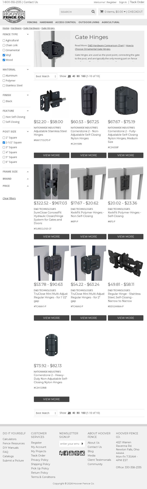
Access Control (65, 22)
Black (9, 101)
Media (91, 455)
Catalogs (8, 456)
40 (73, 76)
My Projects (38, 451)
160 (83, 76)
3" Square (11, 147)
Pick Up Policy (40, 468)
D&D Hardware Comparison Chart (106, 45)
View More (51, 155)
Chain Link (12, 45)
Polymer (10, 80)
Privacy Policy (39, 459)
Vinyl (8, 55)
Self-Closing (12, 122)
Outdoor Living (89, 22)
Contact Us (31, 2)
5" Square (11, 157)
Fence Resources (14, 443)
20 (69, 76)
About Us (93, 442)
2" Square (11, 137)
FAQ (5, 452)
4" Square (11, 152)
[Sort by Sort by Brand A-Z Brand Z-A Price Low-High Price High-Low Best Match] (46, 76)
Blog (91, 451)
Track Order (137, 2)
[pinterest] (76, 453)
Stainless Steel (14, 85)
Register (112, 2)
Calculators (9, 439)
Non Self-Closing (15, 117)
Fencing (32, 22)
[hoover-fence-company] (61, 453)
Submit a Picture (13, 460)
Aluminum (11, 75)
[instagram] (82, 453)
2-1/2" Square (14, 142)
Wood (9, 59)
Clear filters (9, 198)
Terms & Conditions (43, 477)
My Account (38, 447)
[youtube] (71, 453)
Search (66, 11)
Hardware (46, 22)
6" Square (11, 162)
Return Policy (39, 472)
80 (78, 76)
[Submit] (82, 444)
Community (95, 464)
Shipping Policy (40, 464)
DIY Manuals (10, 447)
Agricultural (111, 22)
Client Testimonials (99, 459)
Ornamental (13, 50)
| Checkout (134, 11)
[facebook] (65, 453)
